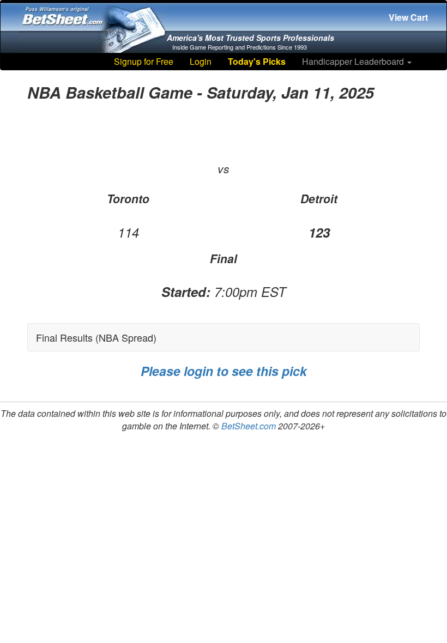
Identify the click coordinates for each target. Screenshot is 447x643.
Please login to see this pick (224, 371)
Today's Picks (257, 61)
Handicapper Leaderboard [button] (354, 61)
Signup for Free (143, 61)
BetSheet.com (248, 426)
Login (201, 61)
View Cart (408, 17)
